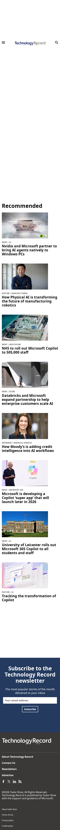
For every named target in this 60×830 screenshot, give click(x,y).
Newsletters (9, 769)
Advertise (7, 775)
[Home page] (30, 43)
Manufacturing (20, 293)
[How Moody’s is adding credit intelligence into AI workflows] (25, 425)
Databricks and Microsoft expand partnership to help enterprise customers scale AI (27, 400)
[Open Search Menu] (56, 42)
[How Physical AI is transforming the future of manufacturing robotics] (25, 276)
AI (10, 242)
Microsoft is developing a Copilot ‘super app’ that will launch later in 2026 (25, 498)
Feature (6, 293)
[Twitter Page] (8, 781)
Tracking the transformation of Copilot (29, 598)
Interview (7, 442)
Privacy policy (7, 820)
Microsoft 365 (16, 490)
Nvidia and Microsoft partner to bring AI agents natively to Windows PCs (29, 250)
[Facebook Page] (3, 781)
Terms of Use (7, 815)
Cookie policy (7, 826)
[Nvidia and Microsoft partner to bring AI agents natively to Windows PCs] (25, 225)
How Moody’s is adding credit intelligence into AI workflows (28, 449)
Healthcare (15, 344)
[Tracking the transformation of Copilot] (25, 575)
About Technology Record (17, 756)
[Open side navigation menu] (3, 42)
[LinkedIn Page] (14, 781)
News (4, 242)
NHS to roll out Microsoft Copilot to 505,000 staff (30, 350)
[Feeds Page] (20, 781)
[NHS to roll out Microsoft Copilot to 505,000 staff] (25, 327)
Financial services (23, 442)
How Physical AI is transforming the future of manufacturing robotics (29, 301)
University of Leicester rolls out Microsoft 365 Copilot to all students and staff (29, 549)
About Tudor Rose (9, 809)
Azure (12, 391)
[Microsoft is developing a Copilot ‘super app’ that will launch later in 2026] (25, 473)
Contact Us (8, 763)
